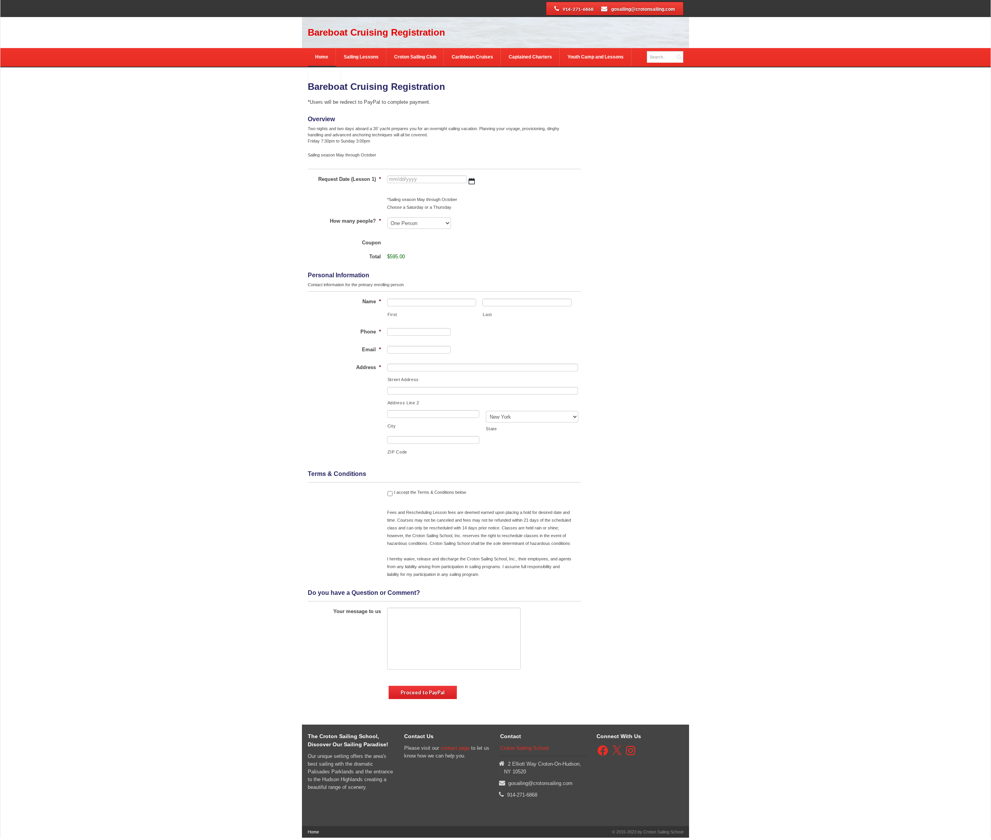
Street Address (403, 379)
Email (371, 349)
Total (375, 256)
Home (321, 57)
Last (487, 314)
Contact (324, 76)
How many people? (355, 221)
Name (371, 301)
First (392, 314)
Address (368, 367)
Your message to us (357, 611)
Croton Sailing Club (415, 57)
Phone (370, 332)
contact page (455, 748)
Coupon (371, 243)
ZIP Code (397, 452)
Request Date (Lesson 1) (349, 179)
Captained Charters (530, 57)
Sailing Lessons (361, 57)
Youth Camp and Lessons (596, 57)
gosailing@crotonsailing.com (643, 9)
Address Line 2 (403, 402)
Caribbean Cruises (472, 57)
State (491, 428)
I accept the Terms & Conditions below (430, 492)
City (391, 426)
